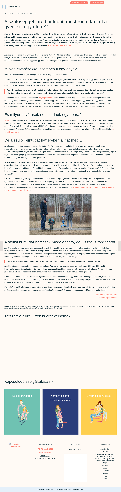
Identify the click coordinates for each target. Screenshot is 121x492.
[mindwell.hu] (11, 7)
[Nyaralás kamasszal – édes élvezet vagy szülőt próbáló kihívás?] (119, 246)
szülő (30, 308)
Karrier (105, 479)
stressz (16, 308)
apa (17, 306)
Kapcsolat (105, 471)
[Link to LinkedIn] (114, 1)
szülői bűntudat (38, 308)
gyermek (68, 306)
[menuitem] (79, 2)
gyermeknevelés (78, 306)
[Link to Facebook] (106, 1)
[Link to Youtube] (112, 1)
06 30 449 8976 (45, 449)
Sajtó (105, 463)
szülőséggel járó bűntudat (54, 308)
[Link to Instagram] (109, 1)
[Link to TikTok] (117, 1)
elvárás (45, 306)
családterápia (37, 306)
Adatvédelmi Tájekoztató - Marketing (67, 489)
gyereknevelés (59, 306)
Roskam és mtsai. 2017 (83, 187)
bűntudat (23, 306)
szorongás (24, 308)
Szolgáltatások (105, 449)
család (29, 306)
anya (13, 306)
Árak (105, 468)
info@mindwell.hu (45, 453)
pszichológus (105, 306)
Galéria (105, 473)
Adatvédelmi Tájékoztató (45, 489)
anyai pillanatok (46, 98)
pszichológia (95, 306)
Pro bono (105, 465)
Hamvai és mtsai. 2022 (20, 190)
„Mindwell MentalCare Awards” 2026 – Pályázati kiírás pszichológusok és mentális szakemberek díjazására (105, 457)
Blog (105, 476)
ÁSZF (83, 489)
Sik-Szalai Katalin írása (59, 46)
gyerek (51, 306)
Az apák (8, 120)
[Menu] (116, 7)
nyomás (88, 306)
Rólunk (105, 452)
